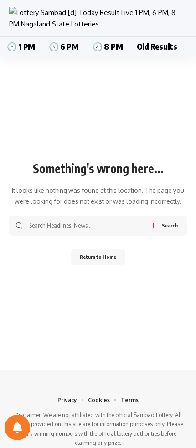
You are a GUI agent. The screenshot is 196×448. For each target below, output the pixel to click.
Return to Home (98, 257)
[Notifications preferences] (17, 427)
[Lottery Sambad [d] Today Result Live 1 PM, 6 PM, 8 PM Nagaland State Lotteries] (98, 18)
